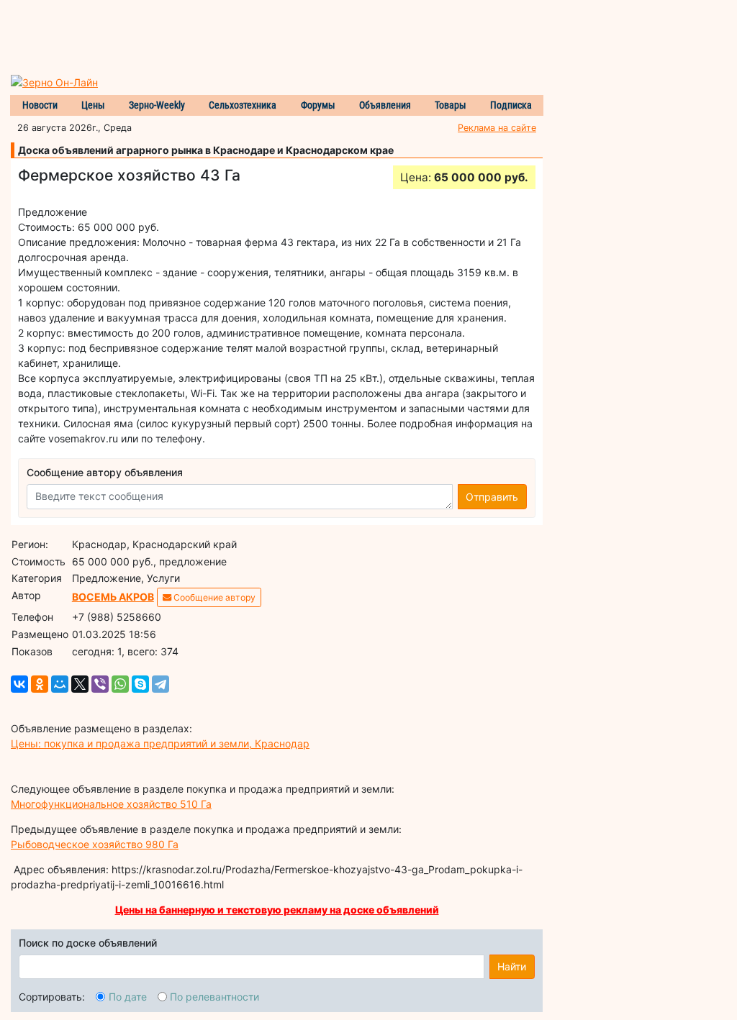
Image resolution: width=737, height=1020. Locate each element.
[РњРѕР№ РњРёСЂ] (59, 684)
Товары (450, 105)
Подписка (511, 105)
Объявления (385, 105)
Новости (40, 105)
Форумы (318, 105)
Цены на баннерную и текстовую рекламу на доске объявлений (277, 909)
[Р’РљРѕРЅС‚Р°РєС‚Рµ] (19, 684)
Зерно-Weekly (157, 105)
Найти (511, 966)
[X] (80, 684)
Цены (93, 105)
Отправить (492, 497)
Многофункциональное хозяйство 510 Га (111, 804)
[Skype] (140, 684)
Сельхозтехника (242, 105)
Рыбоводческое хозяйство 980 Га (94, 844)
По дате (128, 997)
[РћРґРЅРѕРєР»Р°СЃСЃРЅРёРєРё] (39, 684)
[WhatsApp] (120, 684)
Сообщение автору (213, 597)
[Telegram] (160, 684)
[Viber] (100, 684)
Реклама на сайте (497, 127)
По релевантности (214, 997)
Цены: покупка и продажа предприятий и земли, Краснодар (160, 743)
